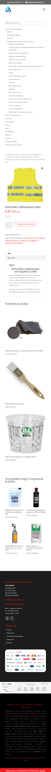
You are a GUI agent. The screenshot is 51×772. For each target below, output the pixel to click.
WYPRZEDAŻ (9, 132)
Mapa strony (25, 707)
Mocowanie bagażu (13, 35)
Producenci (10, 639)
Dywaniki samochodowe (17, 60)
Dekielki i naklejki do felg (17, 56)
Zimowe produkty (11, 141)
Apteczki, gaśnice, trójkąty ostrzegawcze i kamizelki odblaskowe (22, 241)
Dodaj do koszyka (26, 224)
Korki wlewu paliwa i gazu (17, 76)
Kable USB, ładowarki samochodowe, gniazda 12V (26, 66)
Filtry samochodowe (16, 63)
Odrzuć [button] (42, 771)
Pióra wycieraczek (15, 92)
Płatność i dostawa (13, 704)
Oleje (7, 128)
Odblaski (12, 89)
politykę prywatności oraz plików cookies (20, 714)
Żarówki (8, 138)
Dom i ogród (9, 122)
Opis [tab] (9, 253)
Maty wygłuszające (15, 86)
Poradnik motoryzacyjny (15, 636)
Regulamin (39, 704)
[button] (42, 168)
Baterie (9, 32)
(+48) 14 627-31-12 (14, 599)
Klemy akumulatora (15, 69)
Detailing (8, 118)
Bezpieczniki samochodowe (18, 53)
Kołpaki (11, 73)
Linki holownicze (14, 79)
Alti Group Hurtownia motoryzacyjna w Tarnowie (24, 758)
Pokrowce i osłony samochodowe (20, 99)
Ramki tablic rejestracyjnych (18, 102)
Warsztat (10, 38)
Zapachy (8, 135)
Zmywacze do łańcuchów (13, 145)
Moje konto (10, 633)
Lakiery (7, 125)
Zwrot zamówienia (27, 704)
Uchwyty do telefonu (16, 109)
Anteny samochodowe (16, 44)
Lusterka (12, 83)
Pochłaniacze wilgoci (16, 96)
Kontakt (9, 643)
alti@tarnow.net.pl (14, 604)
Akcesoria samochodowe (23, 154)
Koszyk (9, 630)
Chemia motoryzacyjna (13, 115)
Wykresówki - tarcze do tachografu (21, 112)
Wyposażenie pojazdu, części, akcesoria (20, 42)
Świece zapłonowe (15, 105)
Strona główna (9, 154)
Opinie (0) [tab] (11, 258)
